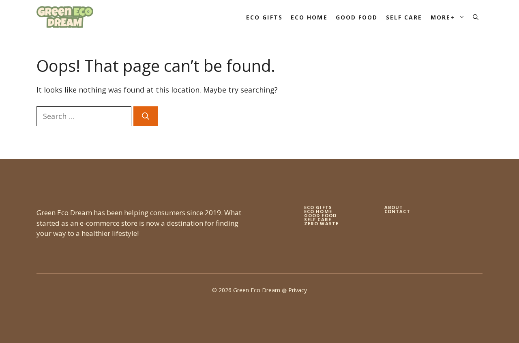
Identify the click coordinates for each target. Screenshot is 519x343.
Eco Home (309, 17)
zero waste (321, 223)
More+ (443, 17)
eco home (318, 211)
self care (317, 219)
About (393, 207)
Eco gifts (318, 207)
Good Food (357, 17)
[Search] (145, 116)
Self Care (404, 17)
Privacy (297, 290)
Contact (397, 211)
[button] (476, 17)
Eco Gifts (264, 17)
